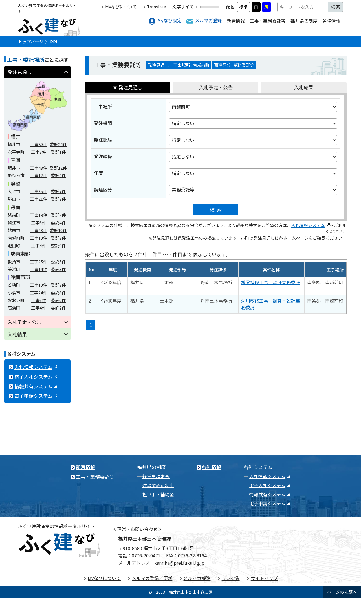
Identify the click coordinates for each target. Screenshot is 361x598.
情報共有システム (33, 386)
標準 (243, 7)
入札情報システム (308, 225)
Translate (156, 7)
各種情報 (331, 20)
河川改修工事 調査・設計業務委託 (270, 304)
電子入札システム (33, 376)
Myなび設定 (169, 20)
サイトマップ (264, 578)
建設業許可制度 (158, 485)
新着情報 (236, 20)
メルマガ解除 (196, 578)
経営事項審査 (156, 476)
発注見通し (130, 87)
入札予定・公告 (216, 87)
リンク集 (231, 578)
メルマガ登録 (208, 20)
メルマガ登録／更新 (152, 578)
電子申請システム (33, 395)
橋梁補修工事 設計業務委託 (270, 282)
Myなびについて (121, 7)
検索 (217, 209)
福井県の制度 (304, 20)
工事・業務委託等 (268, 20)
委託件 (58, 144)
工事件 (38, 144)
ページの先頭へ (342, 592)
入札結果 (303, 87)
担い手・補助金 (158, 494)
